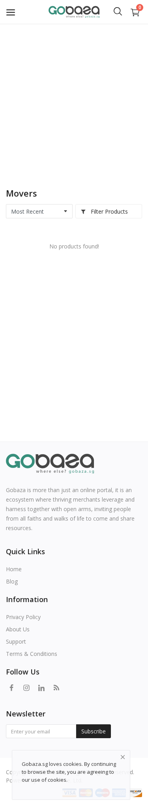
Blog (12, 581)
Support (16, 641)
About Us (18, 629)
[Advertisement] (74, 102)
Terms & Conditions (31, 653)
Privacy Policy (23, 617)
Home (14, 569)
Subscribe (93, 731)
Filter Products (108, 211)
